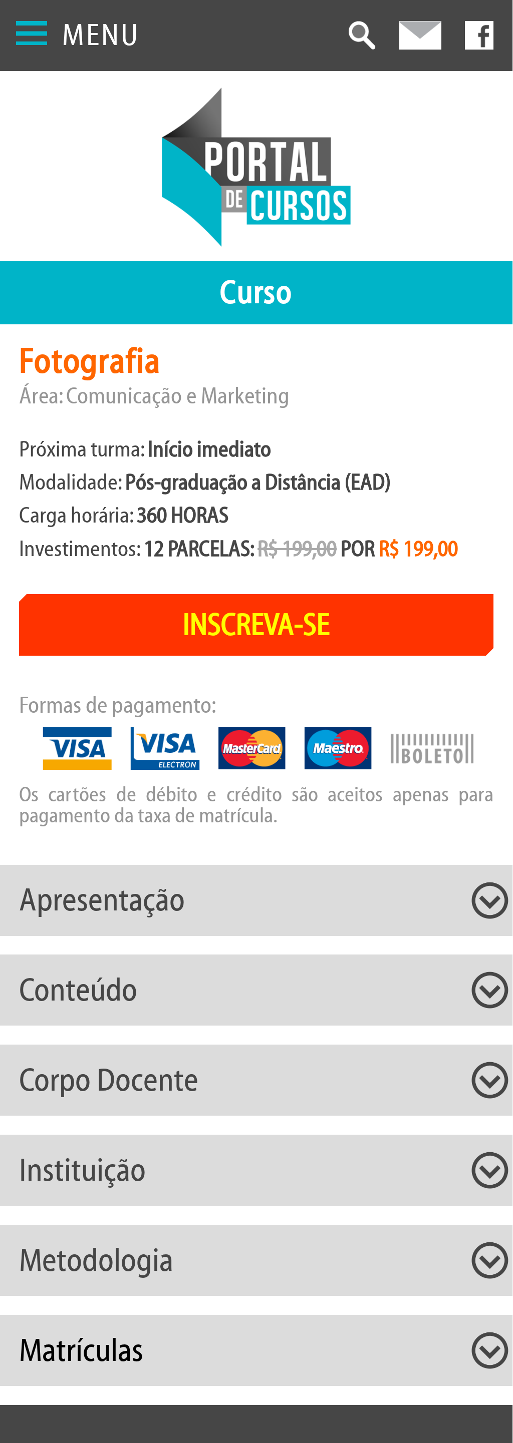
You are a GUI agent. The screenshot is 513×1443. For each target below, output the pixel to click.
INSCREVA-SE (256, 625)
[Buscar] (362, 36)
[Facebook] (479, 36)
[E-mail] (420, 36)
